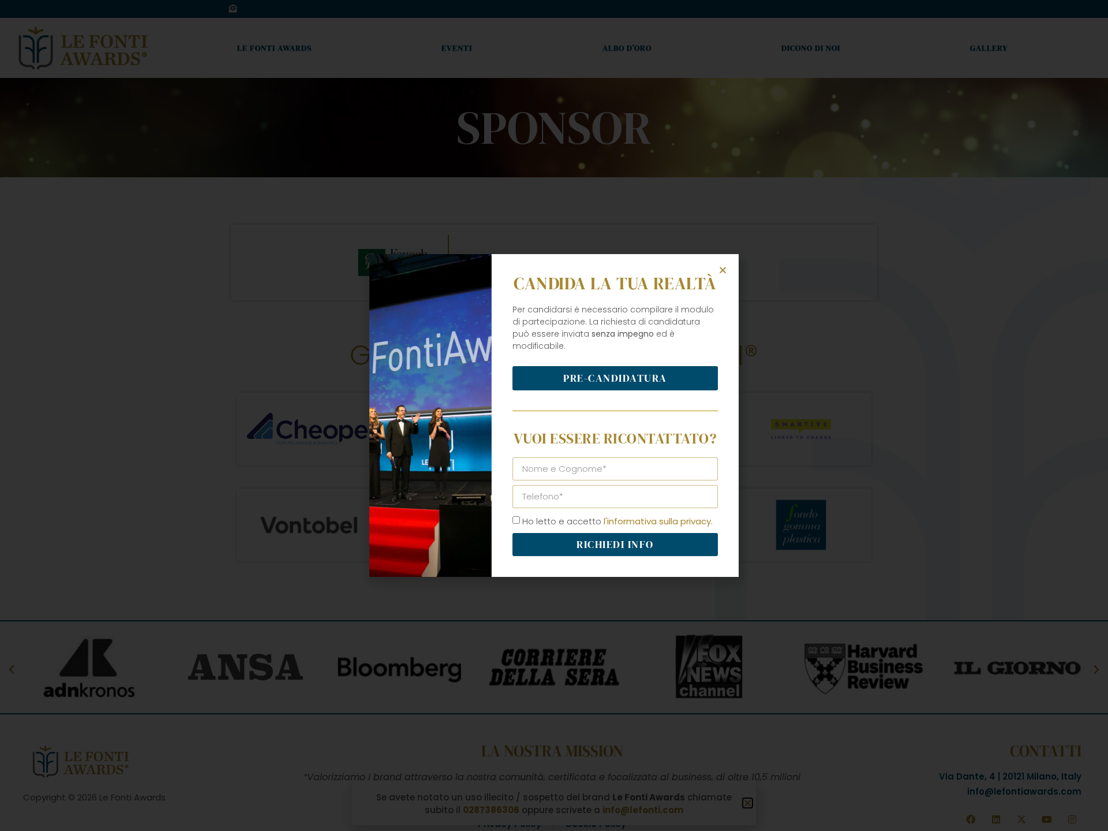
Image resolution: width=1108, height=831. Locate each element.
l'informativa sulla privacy (657, 521)
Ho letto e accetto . (617, 521)
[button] (722, 270)
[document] (554, 415)
